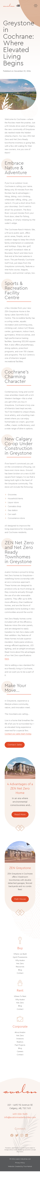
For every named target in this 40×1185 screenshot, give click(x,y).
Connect (20, 1128)
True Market (27, 1166)
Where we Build (20, 954)
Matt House (20, 899)
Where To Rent (20, 996)
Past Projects (20, 1045)
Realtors (20, 1042)
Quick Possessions (20, 957)
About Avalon (20, 1032)
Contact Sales (15, 745)
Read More (20, 814)
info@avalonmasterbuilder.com (20, 1117)
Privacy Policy (20, 1163)
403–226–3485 (20, 1114)
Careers (20, 1051)
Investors (20, 1039)
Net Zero (20, 963)
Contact (20, 973)
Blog (20, 970)
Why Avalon (20, 960)
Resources (20, 967)
